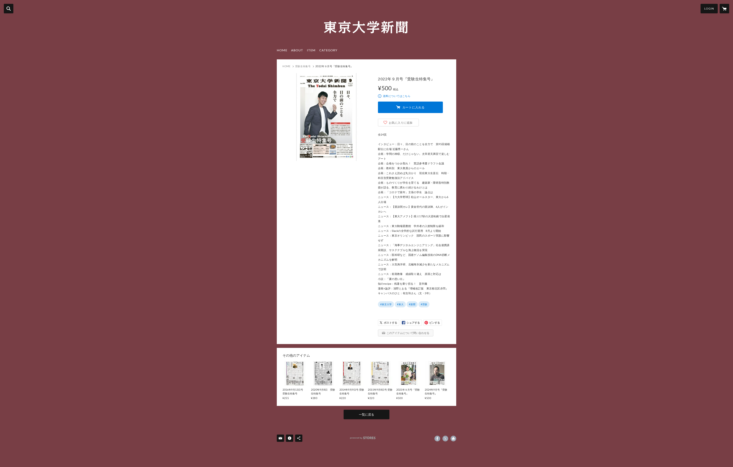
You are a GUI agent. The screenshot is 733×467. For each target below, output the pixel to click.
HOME (282, 50)
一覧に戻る (366, 414)
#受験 (424, 304)
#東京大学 (386, 304)
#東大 (400, 304)
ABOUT (297, 50)
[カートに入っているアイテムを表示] (724, 8)
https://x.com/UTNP (445, 438)
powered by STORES (363, 437)
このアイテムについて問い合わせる (408, 332)
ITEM (311, 50)
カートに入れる (413, 107)
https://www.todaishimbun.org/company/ (453, 438)
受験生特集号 (303, 66)
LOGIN (709, 8)
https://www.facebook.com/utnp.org (437, 438)
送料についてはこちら (396, 96)
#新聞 (412, 304)
